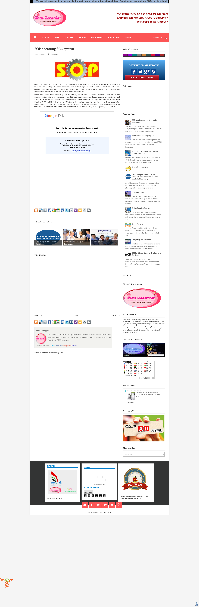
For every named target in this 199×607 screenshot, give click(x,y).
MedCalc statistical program (143, 136)
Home (77, 315)
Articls (107, 474)
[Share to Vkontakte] (71, 210)
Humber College (138, 192)
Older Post (116, 315)
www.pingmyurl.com (99, 484)
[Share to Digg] (45, 210)
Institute (45, 37)
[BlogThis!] (36, 210)
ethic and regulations (100, 471)
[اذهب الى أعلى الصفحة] (196, 604)
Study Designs (137, 224)
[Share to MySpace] (62, 210)
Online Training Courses (141, 208)
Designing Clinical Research (142, 240)
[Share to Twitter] (67, 210)
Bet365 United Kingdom (55, 498)
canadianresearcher (134, 391)
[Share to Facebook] (49, 210)
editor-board (113, 37)
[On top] (84, 210)
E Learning (88, 471)
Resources (68, 37)
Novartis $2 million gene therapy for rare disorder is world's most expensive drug (148, 394)
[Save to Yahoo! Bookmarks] (76, 210)
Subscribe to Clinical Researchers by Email (48, 353)
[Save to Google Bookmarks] (54, 210)
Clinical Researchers (105, 512)
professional (54, 54)
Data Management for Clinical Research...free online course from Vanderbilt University (145, 177)
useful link (109, 480)
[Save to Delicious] (40, 210)
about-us (127, 37)
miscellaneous (97, 37)
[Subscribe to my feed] (153, 74)
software (94, 477)
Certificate (88, 480)
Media (100, 477)
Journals (106, 477)
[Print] (89, 210)
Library (86, 477)
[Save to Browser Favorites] (80, 210)
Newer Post (38, 315)
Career (57, 37)
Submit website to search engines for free (134, 496)
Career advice (99, 474)
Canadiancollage (99, 480)
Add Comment (40, 54)
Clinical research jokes (140, 167)
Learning (82, 37)
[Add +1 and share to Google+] (58, 210)
